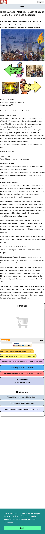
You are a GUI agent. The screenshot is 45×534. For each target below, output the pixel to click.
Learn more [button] (8, 522)
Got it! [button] (22, 528)
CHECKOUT (5, 340)
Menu (22, 7)
